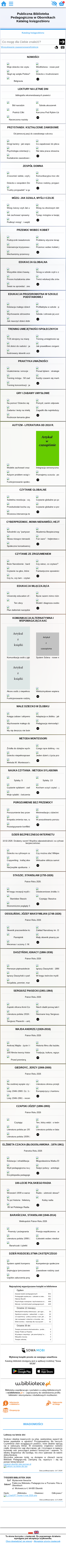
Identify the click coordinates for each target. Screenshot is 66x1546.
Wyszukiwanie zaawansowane (15, 47)
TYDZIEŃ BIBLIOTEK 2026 (17, 1477)
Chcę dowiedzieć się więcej (19, 1541)
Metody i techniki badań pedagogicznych (29, 1304)
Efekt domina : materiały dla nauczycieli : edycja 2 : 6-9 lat (35, 1322)
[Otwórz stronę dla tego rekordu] (19, 64)
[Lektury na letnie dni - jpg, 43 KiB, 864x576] (15, 1466)
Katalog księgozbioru (33, 33)
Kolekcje (34, 47)
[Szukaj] (62, 42)
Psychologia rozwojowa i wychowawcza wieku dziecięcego (35, 1301)
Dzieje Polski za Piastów (23, 1332)
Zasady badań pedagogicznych (26, 1294)
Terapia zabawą (20, 1339)
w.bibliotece (15, 1392)
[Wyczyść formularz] (56, 47)
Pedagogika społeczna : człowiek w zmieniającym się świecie (36, 1296)
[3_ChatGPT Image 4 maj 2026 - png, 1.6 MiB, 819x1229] (20, 1495)
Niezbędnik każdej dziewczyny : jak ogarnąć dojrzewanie (35, 1311)
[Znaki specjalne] (62, 47)
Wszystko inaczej (21, 1337)
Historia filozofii (20, 1299)
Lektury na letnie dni (14, 1434)
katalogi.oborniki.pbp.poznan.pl (17, 1464)
